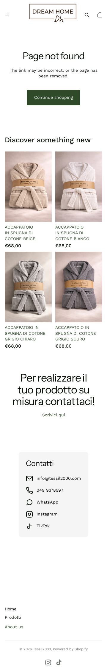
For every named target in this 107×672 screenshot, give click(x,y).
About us (14, 626)
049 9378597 (50, 490)
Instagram (47, 514)
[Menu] (7, 15)
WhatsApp (47, 502)
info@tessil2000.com (59, 478)
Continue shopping (53, 97)
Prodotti (13, 617)
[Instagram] (48, 662)
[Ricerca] (86, 14)
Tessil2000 (42, 649)
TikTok (43, 525)
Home (10, 609)
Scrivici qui (53, 414)
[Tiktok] (58, 662)
